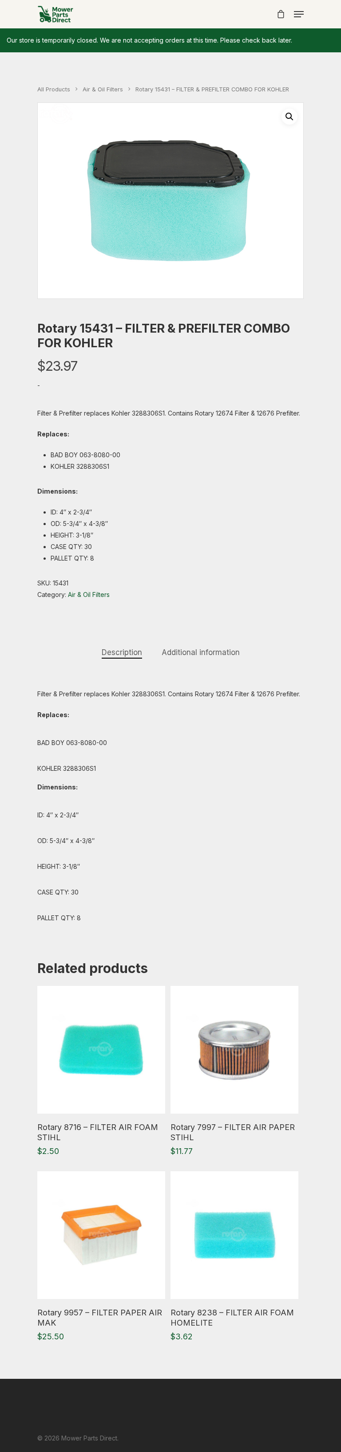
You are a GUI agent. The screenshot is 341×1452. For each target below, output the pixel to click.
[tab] (122, 652)
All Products (53, 89)
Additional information (201, 652)
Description (122, 652)
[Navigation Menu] (299, 14)
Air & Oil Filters (103, 89)
